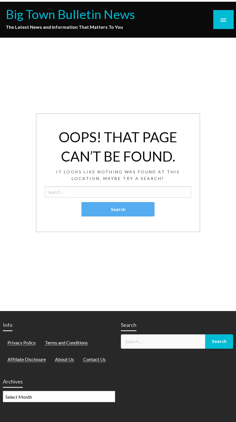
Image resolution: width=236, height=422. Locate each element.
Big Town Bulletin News (70, 14)
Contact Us (94, 359)
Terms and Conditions (66, 342)
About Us (64, 359)
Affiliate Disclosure (26, 359)
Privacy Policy (21, 342)
